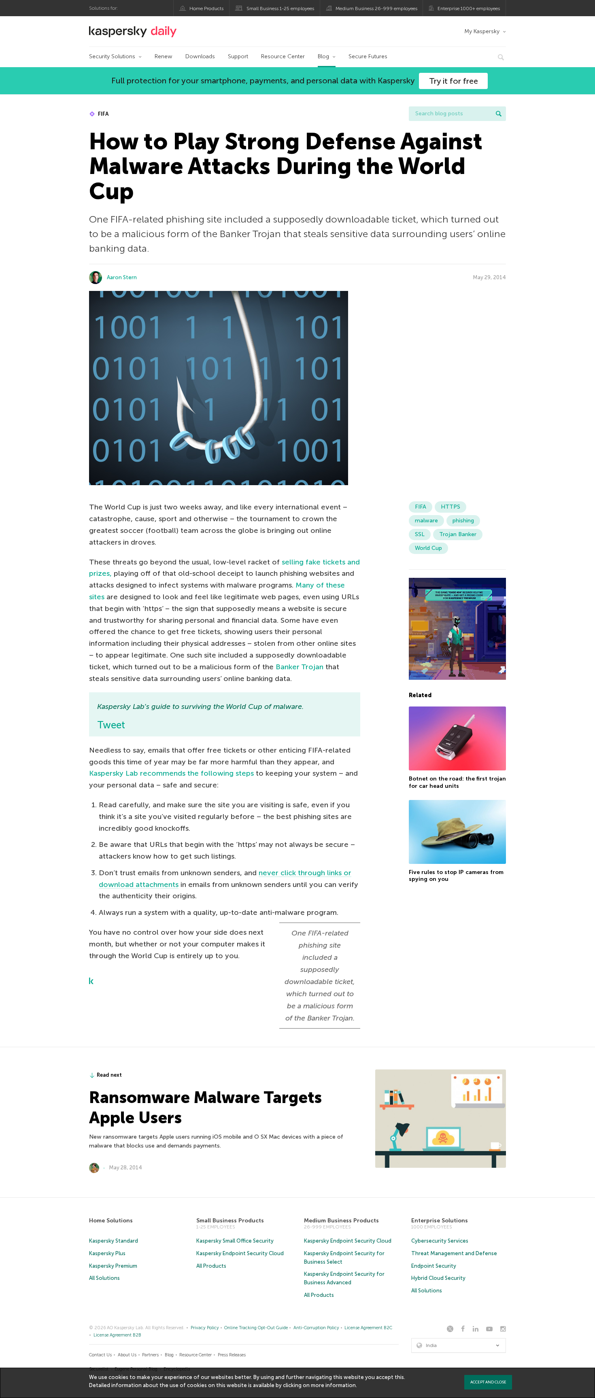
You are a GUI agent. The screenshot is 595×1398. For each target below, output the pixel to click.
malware (426, 520)
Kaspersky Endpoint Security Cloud (240, 1253)
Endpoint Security (433, 1266)
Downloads (200, 56)
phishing (463, 520)
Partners (150, 1355)
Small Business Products (230, 1220)
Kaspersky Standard (113, 1241)
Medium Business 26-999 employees (376, 8)
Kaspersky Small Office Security (235, 1241)
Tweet (111, 725)
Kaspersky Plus (107, 1253)
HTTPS (450, 506)
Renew (163, 56)
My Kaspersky (481, 31)
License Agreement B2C (368, 1327)
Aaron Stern (122, 277)
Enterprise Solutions (439, 1220)
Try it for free (453, 81)
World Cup (428, 548)
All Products (211, 1266)
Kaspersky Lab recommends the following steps (171, 773)
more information (333, 1385)
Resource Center (283, 56)
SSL (420, 534)
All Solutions (104, 1278)
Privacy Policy (205, 1327)
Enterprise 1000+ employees (469, 8)
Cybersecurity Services (439, 1241)
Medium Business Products (341, 1220)
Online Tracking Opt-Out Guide (256, 1327)
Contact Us (100, 1355)
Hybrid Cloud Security (438, 1278)
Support (238, 56)
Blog (323, 56)
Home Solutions (111, 1220)
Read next (109, 1075)
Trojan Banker (457, 534)
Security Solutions (112, 56)
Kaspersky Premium (113, 1266)
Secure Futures (367, 56)
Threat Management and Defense (454, 1253)
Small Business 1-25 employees (280, 8)
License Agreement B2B (117, 1335)
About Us (127, 1355)
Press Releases (232, 1355)
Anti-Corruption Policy (316, 1327)
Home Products (206, 8)
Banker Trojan (299, 666)
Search (498, 113)
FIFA (102, 114)
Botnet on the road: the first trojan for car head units (457, 782)
